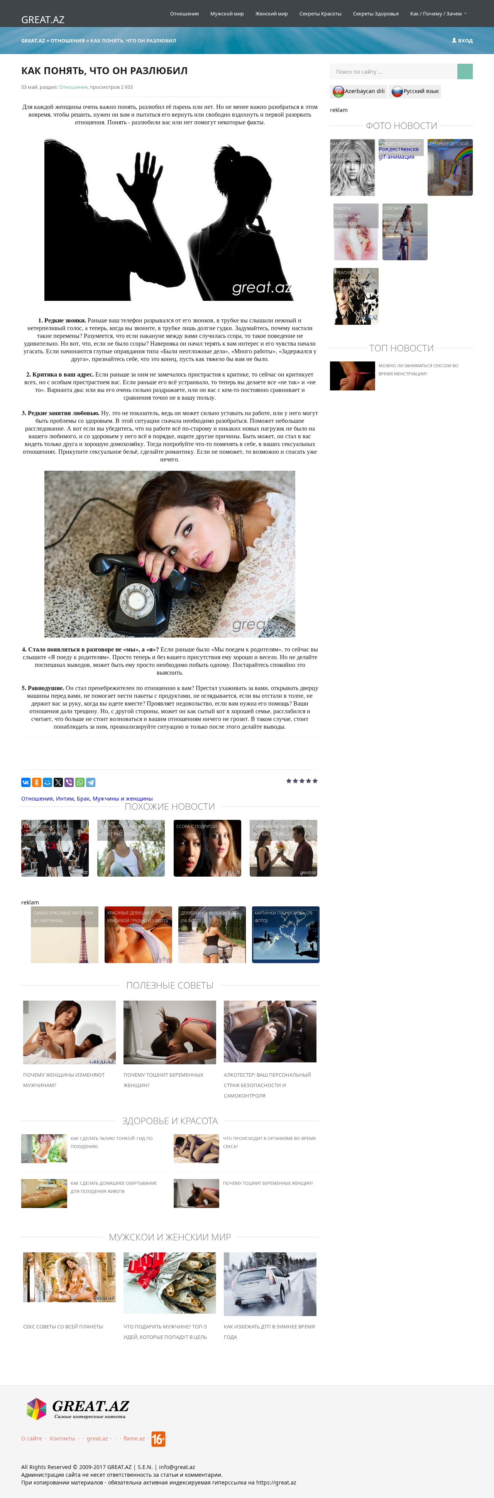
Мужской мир (227, 13)
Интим (65, 798)
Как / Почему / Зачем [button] (436, 13)
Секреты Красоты (320, 13)
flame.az (134, 1438)
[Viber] (69, 782)
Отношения (184, 13)
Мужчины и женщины (123, 798)
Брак (83, 798)
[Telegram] (90, 782)
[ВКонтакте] (25, 782)
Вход (465, 40)
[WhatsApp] (80, 782)
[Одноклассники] (36, 782)
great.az (97, 1438)
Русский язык (421, 91)
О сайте (31, 1438)
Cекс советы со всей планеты (63, 1326)
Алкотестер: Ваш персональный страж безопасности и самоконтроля (267, 1085)
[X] (58, 782)
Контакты (62, 1438)
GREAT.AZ (42, 19)
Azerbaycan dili (365, 91)
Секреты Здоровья (376, 13)
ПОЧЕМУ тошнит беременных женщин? (268, 1183)
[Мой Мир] (47, 782)
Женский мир (271, 13)
